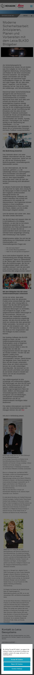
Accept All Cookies (17, 659)
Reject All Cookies (17, 664)
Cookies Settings (17, 668)
